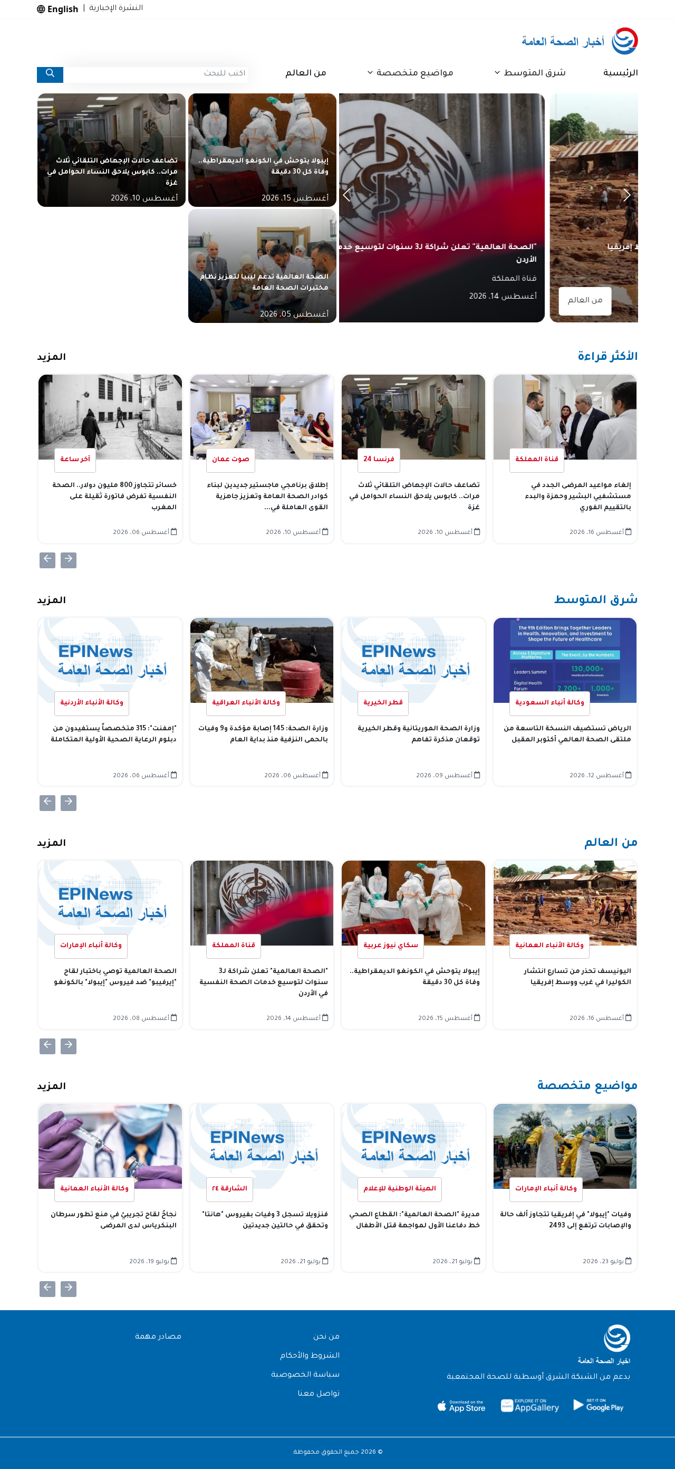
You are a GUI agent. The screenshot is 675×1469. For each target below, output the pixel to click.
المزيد (51, 358)
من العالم (305, 74)
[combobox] (155, 75)
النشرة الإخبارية (114, 9)
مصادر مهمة (158, 1337)
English (62, 9)
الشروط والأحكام (310, 1356)
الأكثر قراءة (607, 358)
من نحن (326, 1337)
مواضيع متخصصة (587, 1087)
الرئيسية (620, 74)
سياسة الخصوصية (305, 1375)
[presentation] (348, 198)
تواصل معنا (318, 1394)
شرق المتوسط (596, 601)
